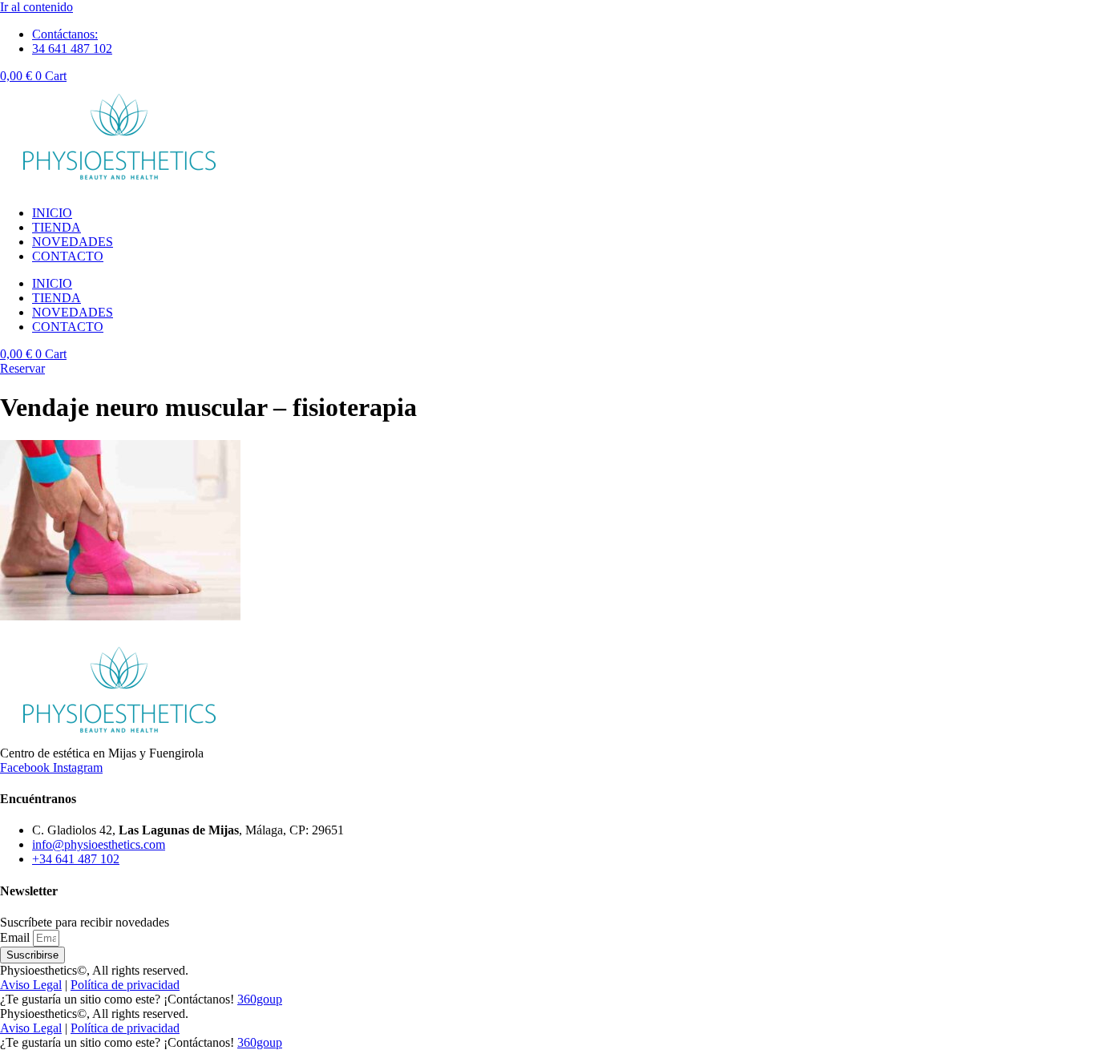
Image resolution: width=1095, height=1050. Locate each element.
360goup (259, 999)
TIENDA (56, 227)
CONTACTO (67, 256)
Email (16, 937)
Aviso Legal (31, 984)
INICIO (52, 213)
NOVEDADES (72, 241)
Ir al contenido (36, 7)
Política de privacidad (125, 984)
